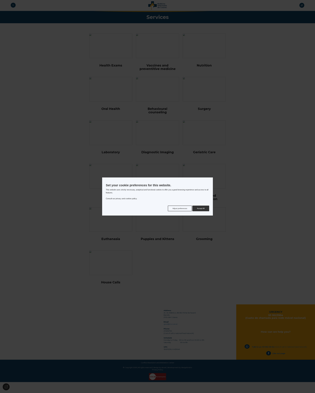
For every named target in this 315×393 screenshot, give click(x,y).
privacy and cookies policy (126, 198)
